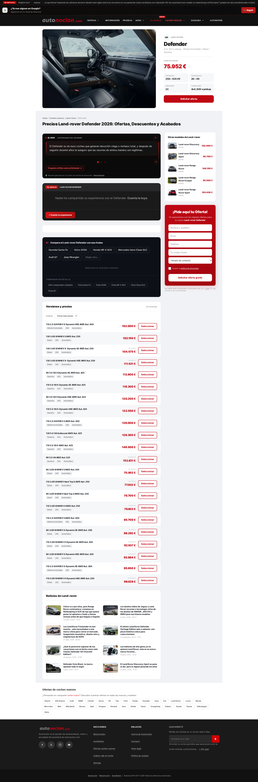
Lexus (188, 701)
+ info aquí (204, 749)
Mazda (198, 701)
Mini (59, 707)
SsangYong (155, 707)
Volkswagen (202, 707)
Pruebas (127, 20)
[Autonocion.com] (62, 20)
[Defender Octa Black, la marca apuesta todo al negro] (53, 668)
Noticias (91, 20)
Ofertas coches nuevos (104, 748)
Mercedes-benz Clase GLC (132, 249)
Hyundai (146, 701)
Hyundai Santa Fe (58, 249)
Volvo (46, 712)
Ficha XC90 (101, 285)
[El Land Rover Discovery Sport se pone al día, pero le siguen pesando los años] (110, 668)
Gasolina (196, 20)
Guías (138, 20)
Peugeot (102, 707)
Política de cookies (140, 755)
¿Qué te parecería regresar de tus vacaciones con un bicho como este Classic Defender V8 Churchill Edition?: (80, 650)
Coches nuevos (173, 20)
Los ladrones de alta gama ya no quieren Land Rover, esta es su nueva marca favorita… (138, 649)
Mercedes (48, 707)
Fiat (117, 701)
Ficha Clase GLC (138, 285)
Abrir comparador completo (60, 285)
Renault (113, 707)
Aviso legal (136, 748)
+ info (207, 288)
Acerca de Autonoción (141, 734)
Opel (92, 707)
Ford (126, 701)
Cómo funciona (98, 175)
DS (109, 701)
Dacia (101, 701)
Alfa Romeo (60, 701)
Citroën (91, 701)
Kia (164, 701)
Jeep (156, 701)
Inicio (44, 118)
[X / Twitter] (51, 744)
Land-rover (71, 118)
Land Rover (176, 701)
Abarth (47, 701)
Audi (72, 701)
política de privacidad (190, 268)
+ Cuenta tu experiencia (60, 215)
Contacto (135, 741)
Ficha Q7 (52, 291)
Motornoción (112, 20)
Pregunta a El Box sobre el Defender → (65, 168)
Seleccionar (147, 326)
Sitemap (97, 763)
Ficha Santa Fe (84, 285)
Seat (124, 707)
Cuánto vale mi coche (103, 755)
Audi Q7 (53, 257)
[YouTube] (69, 744)
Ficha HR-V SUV (119, 285)
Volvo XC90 (80, 249)
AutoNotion (216, 20)
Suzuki (179, 707)
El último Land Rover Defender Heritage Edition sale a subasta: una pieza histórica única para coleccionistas (137, 630)
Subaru (168, 707)
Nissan (82, 707)
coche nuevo (73, 695)
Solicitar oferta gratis (190, 277)
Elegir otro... (92, 257)
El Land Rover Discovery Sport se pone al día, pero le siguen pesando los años (138, 665)
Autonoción (92, 776)
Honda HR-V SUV (102, 249)
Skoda (133, 707)
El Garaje (155, 20)
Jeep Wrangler (71, 257)
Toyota (189, 707)
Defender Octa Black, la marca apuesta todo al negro (78, 665)
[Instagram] (60, 744)
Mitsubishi (70, 707)
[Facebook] (42, 744)
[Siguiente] (156, 161)
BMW (80, 701)
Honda (135, 701)
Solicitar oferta (188, 98)
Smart (143, 707)
